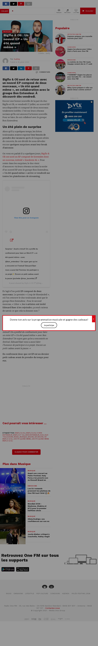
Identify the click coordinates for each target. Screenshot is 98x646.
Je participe (49, 325)
